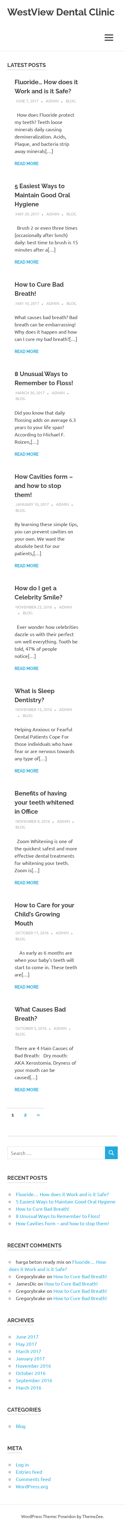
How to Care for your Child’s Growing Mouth (44, 914)
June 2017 (27, 1336)
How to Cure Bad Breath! (42, 1209)
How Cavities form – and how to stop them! (44, 486)
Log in (22, 1464)
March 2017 (28, 1351)
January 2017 (30, 1358)
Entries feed (29, 1472)
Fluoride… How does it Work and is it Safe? (62, 1194)
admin (52, 100)
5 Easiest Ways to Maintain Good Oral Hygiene (42, 195)
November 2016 (33, 1366)
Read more (27, 163)
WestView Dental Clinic (61, 12)
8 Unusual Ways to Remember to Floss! (58, 1216)
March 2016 (28, 1387)
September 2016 (34, 1380)
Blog (71, 100)
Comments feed (33, 1479)
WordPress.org (32, 1486)
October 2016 (31, 1373)
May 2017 (26, 1344)
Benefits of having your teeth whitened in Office (44, 802)
